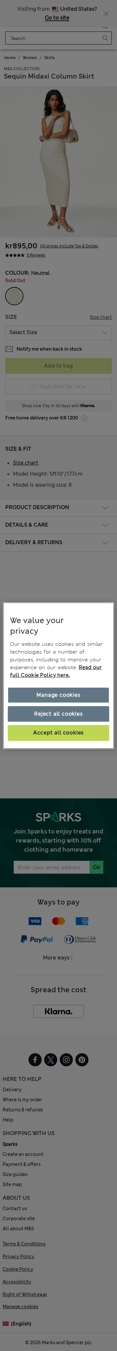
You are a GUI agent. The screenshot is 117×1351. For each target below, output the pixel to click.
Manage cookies (58, 695)
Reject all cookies (58, 713)
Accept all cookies (58, 732)
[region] (58, 675)
